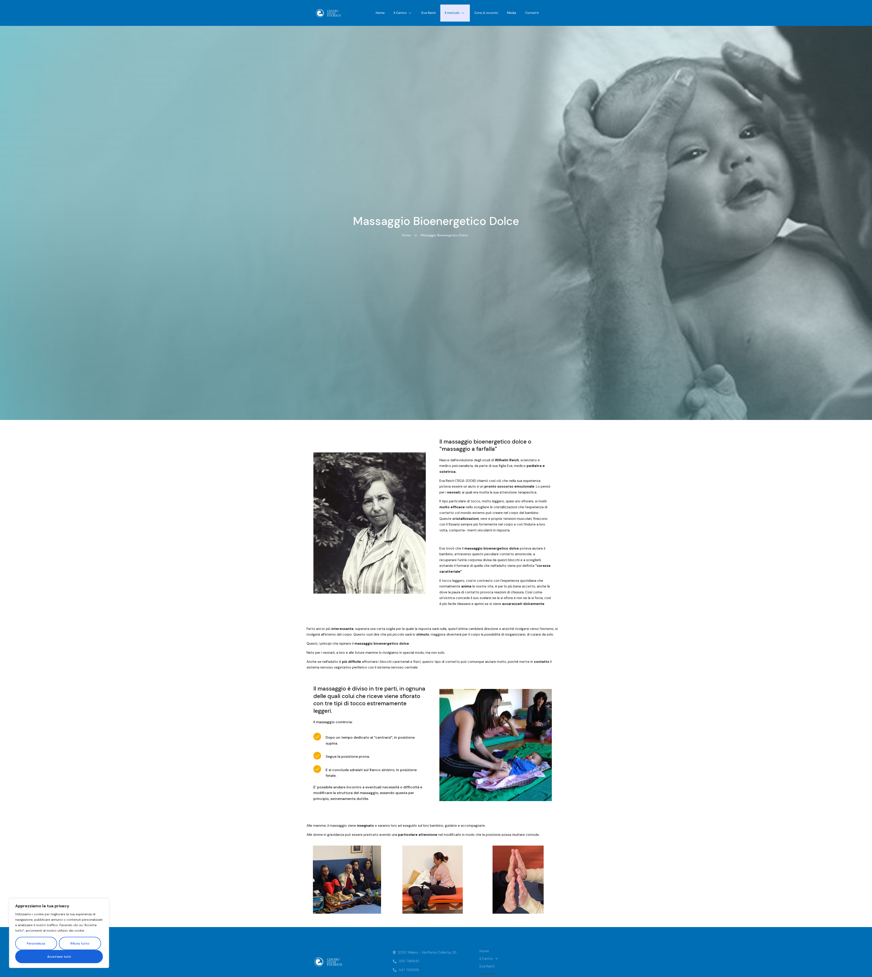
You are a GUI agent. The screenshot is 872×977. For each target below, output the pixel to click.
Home (380, 13)
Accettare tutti (59, 957)
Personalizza (36, 943)
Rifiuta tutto (79, 943)
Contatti (532, 13)
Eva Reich (428, 13)
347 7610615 (409, 970)
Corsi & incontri (486, 13)
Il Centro (400, 13)
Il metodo (452, 13)
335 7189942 (409, 961)
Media (511, 13)
